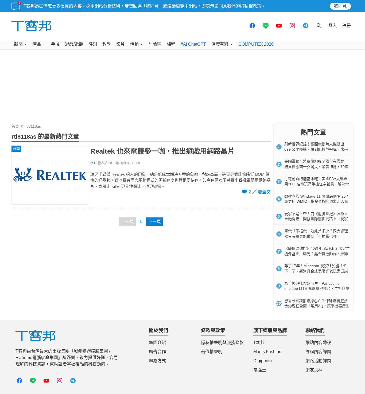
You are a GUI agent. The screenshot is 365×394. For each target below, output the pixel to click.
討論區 (155, 44)
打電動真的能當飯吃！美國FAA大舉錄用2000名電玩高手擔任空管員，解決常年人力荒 (316, 184)
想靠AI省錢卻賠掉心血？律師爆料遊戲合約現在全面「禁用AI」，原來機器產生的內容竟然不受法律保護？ (317, 306)
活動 (134, 44)
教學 (106, 44)
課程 (171, 44)
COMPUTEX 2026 (256, 44)
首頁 (15, 126)
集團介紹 (157, 342)
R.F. (93, 163)
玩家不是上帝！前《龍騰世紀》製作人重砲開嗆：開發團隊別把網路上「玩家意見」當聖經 (316, 219)
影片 (120, 44)
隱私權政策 (250, 6)
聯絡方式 (157, 360)
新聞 (18, 44)
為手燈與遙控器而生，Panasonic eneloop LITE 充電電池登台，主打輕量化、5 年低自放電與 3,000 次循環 (316, 288)
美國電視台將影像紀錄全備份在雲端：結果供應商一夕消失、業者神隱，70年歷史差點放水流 (316, 166)
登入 (332, 25)
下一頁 (154, 221)
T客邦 (259, 342)
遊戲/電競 (74, 44)
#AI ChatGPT (193, 44)
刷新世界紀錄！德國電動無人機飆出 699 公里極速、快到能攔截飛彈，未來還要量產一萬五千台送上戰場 (316, 149)
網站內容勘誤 (318, 342)
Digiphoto (262, 360)
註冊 (346, 25)
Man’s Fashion (267, 351)
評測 (92, 44)
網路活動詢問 (318, 360)
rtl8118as (33, 126)
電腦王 (259, 370)
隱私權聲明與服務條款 (222, 342)
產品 (37, 44)
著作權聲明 (211, 351)
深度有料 (219, 44)
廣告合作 (157, 351)
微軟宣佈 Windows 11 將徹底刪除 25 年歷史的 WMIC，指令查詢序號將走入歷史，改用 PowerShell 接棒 (317, 201)
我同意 (340, 6)
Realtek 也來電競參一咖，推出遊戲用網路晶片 (162, 151)
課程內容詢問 (318, 351)
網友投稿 (314, 370)
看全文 (264, 192)
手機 (55, 44)
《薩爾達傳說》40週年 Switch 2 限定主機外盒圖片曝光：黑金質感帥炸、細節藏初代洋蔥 (317, 253)
